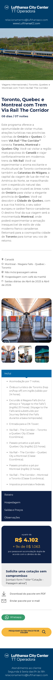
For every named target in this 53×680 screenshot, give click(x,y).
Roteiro (8, 494)
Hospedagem (12, 502)
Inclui (7, 373)
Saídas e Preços (13, 510)
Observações (12, 517)
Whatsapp (15, 617)
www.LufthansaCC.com (26, 23)
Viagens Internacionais (14, 84)
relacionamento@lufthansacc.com (26, 20)
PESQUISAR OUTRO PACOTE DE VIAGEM (24, 632)
